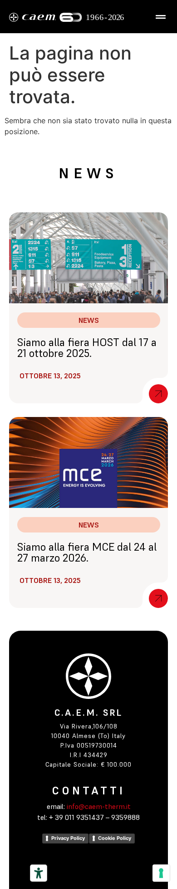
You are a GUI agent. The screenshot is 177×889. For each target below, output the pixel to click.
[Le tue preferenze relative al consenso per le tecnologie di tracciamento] (161, 873)
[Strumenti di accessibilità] (38, 873)
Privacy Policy (68, 838)
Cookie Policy (114, 838)
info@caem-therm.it (98, 806)
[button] (160, 16)
